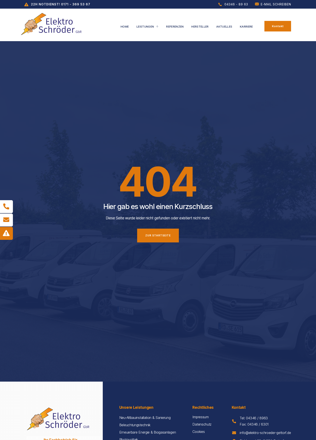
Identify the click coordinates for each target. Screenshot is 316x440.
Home (125, 26)
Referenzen (175, 26)
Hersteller (200, 26)
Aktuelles (224, 26)
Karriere (246, 26)
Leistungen (145, 26)
